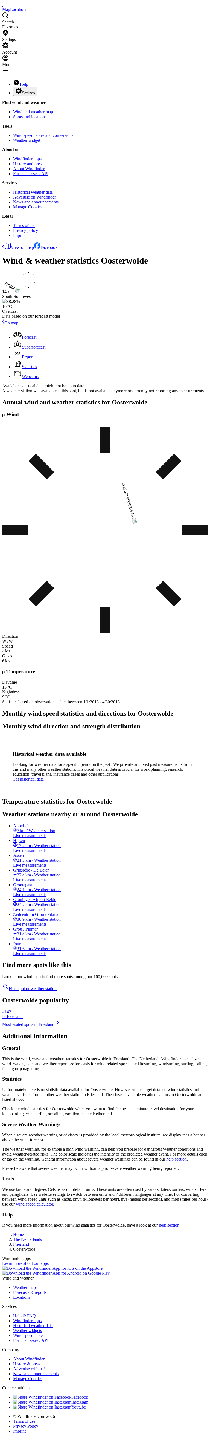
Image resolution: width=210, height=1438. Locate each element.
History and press (28, 163)
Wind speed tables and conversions (43, 135)
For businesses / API (30, 173)
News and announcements (36, 202)
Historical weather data (33, 192)
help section (176, 1159)
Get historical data (28, 779)
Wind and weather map (33, 112)
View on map (22, 247)
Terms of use (24, 225)
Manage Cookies (27, 207)
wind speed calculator (34, 1204)
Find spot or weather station (33, 988)
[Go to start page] (2, 4)
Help (24, 84)
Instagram (79, 1402)
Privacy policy (25, 230)
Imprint (19, 235)
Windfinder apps (27, 159)
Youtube (78, 1407)
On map (11, 323)
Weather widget (26, 140)
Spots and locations (29, 116)
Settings (28, 93)
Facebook (48, 247)
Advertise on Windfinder (34, 197)
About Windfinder (29, 168)
